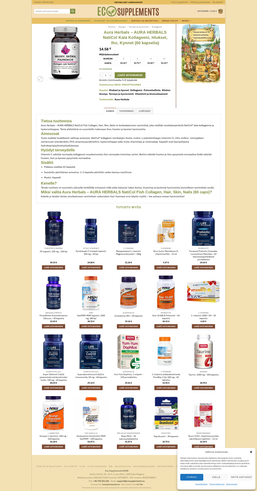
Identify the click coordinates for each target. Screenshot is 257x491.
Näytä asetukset (241, 477)
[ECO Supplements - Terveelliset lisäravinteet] (128, 11)
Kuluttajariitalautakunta (111, 484)
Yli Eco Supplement (179, 2)
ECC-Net (140, 484)
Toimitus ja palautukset (200, 2)
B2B (111, 466)
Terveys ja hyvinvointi (78, 21)
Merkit (186, 21)
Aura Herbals (122, 99)
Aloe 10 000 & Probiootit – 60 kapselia (166, 317)
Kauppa (122, 26)
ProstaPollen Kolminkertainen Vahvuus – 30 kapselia (54, 317)
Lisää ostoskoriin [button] (53, 267)
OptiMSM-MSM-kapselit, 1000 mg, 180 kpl (91, 317)
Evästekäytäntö (201, 484)
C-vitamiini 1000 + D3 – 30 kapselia (203, 317)
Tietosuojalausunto (217, 484)
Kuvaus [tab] (110, 111)
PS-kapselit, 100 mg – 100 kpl (53, 251)
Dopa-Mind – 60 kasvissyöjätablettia (128, 437)
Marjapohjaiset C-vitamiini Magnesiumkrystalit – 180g (128, 252)
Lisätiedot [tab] (145, 111)
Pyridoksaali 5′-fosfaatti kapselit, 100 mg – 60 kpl (91, 252)
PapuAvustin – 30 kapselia (166, 436)
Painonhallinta (152, 90)
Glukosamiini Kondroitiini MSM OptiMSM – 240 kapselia (91, 437)
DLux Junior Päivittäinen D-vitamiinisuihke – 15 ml (166, 252)
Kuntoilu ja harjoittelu (144, 21)
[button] (251, 451)
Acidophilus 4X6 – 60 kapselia (128, 315)
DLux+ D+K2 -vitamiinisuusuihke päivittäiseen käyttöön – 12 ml (203, 437)
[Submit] (72, 11)
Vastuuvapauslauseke (144, 466)
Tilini (82, 466)
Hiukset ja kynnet (119, 90)
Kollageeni (157, 26)
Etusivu (111, 26)
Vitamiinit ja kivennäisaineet (111, 21)
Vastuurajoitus (232, 484)
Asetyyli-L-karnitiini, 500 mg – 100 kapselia (54, 437)
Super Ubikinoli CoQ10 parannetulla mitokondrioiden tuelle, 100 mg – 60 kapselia (54, 377)
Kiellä (216, 477)
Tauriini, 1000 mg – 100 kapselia (203, 374)
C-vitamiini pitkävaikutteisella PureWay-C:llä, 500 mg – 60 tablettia (166, 377)
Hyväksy (192, 477)
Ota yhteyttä (217, 2)
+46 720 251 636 (101, 481)
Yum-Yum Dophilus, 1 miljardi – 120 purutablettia (128, 376)
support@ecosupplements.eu (131, 481)
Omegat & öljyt (170, 21)
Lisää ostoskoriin (130, 75)
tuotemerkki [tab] (126, 111)
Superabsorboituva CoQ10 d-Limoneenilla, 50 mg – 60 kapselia (91, 376)
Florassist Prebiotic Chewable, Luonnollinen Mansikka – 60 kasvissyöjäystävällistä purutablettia (203, 255)
